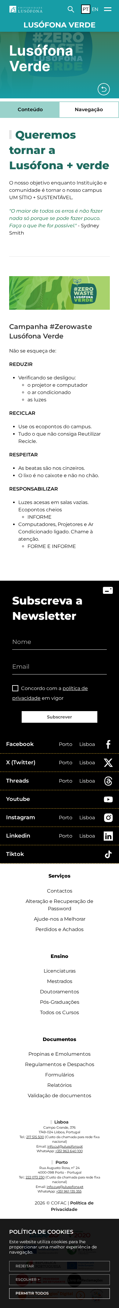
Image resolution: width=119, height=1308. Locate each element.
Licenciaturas (60, 971)
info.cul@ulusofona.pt (65, 1146)
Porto (65, 744)
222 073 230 (35, 1177)
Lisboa (87, 744)
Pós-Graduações (59, 1002)
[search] (71, 9)
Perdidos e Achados (59, 929)
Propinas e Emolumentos (59, 1054)
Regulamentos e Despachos (59, 1064)
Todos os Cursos (59, 1012)
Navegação (89, 109)
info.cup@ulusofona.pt (65, 1187)
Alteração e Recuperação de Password (59, 905)
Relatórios (59, 1085)
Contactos (59, 891)
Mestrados (59, 981)
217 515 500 (35, 1137)
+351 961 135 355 (68, 1191)
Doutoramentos (59, 992)
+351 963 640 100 (69, 1151)
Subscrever (59, 717)
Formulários (59, 1075)
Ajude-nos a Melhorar (59, 919)
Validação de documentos (59, 1095)
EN (95, 9)
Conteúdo (30, 109)
